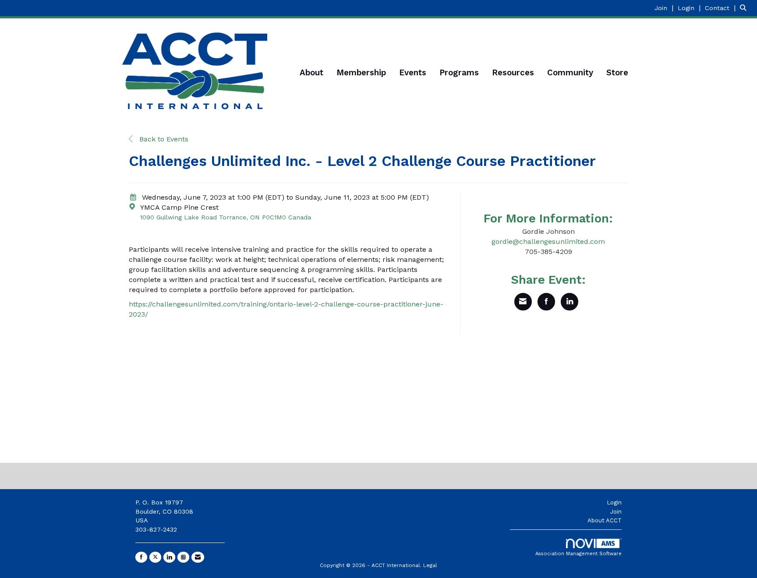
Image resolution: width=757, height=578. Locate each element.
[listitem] (665, 8)
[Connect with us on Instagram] (183, 557)
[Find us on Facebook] (141, 557)
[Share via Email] (523, 301)
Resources (513, 73)
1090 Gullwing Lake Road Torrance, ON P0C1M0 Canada (225, 217)
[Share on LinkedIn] (569, 301)
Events (412, 73)
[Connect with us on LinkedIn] (169, 557)
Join (616, 511)
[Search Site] (745, 8)
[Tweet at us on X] (155, 557)
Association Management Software (578, 554)
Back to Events (162, 139)
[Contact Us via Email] (197, 557)
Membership (361, 73)
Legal (430, 565)
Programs (459, 73)
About (311, 73)
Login (614, 502)
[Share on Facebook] (546, 301)
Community (570, 73)
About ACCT (604, 520)
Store (617, 73)
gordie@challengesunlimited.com (548, 241)
